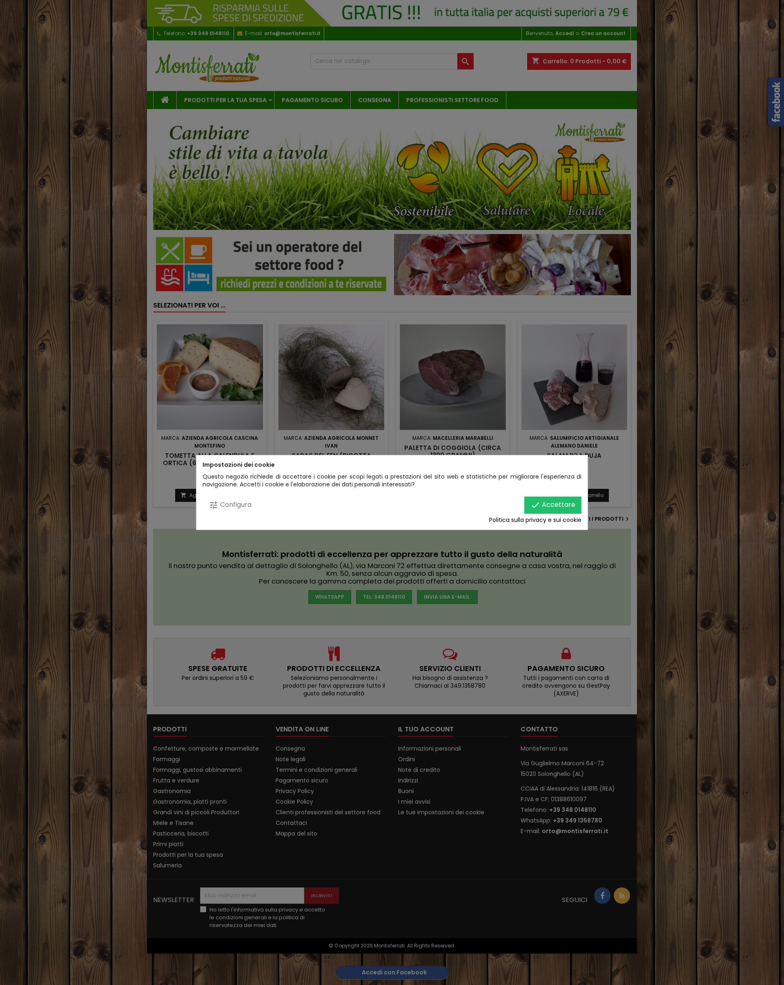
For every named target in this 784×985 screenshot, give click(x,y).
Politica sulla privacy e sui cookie (535, 520)
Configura (230, 505)
